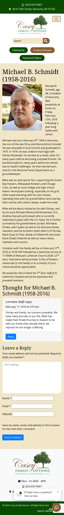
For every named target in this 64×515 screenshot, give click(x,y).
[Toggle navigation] (56, 19)
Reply (11, 336)
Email (6, 406)
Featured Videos (32, 58)
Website (7, 414)
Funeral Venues (42, 50)
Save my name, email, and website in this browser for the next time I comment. (31, 427)
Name (6, 398)
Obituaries (18, 50)
